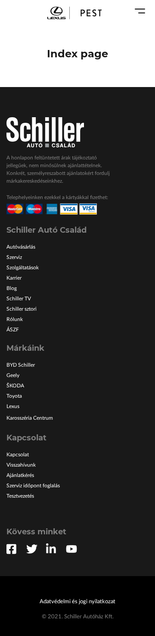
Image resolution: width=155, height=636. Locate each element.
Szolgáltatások (22, 267)
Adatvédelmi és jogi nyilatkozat (77, 602)
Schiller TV (18, 298)
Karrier (14, 278)
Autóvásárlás (20, 246)
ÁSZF (12, 329)
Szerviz (14, 257)
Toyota (14, 396)
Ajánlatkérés (20, 475)
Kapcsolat (17, 454)
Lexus (12, 406)
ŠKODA (15, 385)
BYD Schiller (20, 365)
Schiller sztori (21, 309)
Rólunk (14, 319)
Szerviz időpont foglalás (33, 485)
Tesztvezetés (20, 496)
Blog (11, 288)
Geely (12, 375)
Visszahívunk (21, 465)
